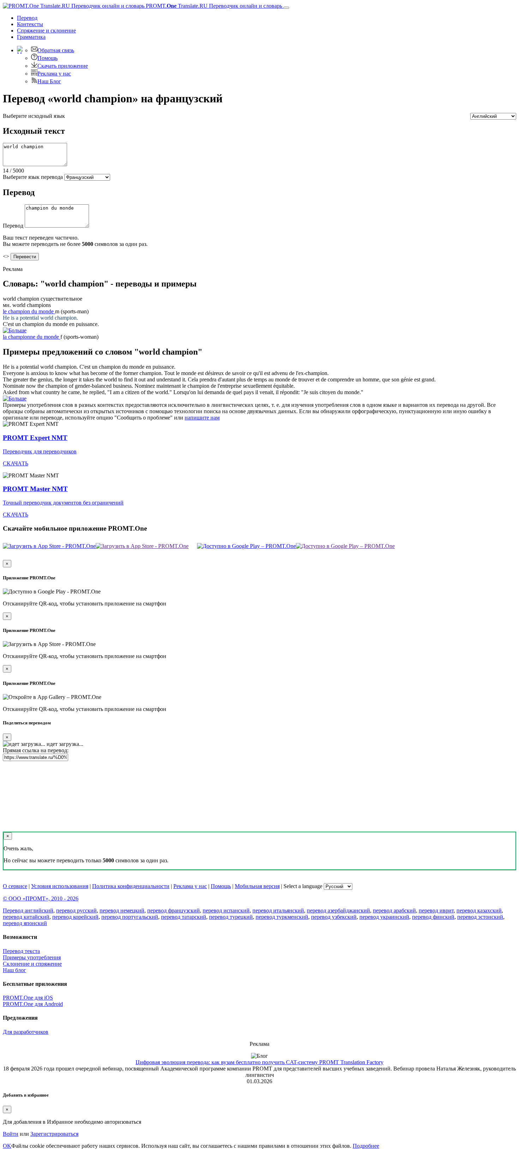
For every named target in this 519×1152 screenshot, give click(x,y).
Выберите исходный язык (34, 116)
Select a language (303, 886)
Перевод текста (21, 951)
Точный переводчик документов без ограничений (63, 503)
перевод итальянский (278, 910)
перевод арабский (394, 910)
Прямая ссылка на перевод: (35, 750)
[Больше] (14, 399)
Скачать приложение (62, 66)
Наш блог (14, 970)
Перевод (27, 18)
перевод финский (433, 917)
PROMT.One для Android (33, 1004)
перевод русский (76, 910)
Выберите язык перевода (33, 177)
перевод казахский (479, 910)
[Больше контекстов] (14, 330)
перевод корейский (75, 917)
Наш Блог (49, 81)
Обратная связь (55, 50)
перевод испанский (226, 910)
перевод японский (25, 923)
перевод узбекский (334, 917)
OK (7, 1146)
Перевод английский (28, 910)
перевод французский (173, 910)
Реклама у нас (54, 74)
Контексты (30, 24)
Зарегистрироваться (54, 1134)
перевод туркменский (282, 917)
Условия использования (59, 886)
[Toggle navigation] (286, 8)
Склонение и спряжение (32, 964)
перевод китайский (26, 917)
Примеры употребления (32, 957)
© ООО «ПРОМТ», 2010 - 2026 (40, 898)
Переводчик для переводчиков (40, 451)
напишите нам (202, 418)
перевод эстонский (480, 917)
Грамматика (31, 37)
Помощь (47, 58)
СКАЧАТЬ (15, 463)
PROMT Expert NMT (35, 437)
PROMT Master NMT (35, 489)
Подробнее (366, 1146)
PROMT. (213, 6)
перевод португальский (129, 917)
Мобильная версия (257, 886)
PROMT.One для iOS (28, 998)
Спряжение (46, 31)
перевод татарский (183, 917)
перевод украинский (384, 917)
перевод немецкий (122, 910)
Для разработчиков (25, 1032)
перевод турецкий (231, 917)
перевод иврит (436, 910)
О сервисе (15, 886)
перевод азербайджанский (338, 910)
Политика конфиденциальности (130, 886)
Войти (10, 1134)
